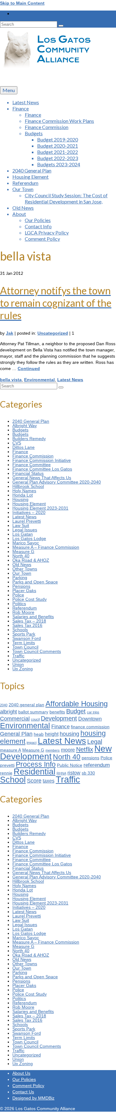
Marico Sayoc (25, 542)
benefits (57, 712)
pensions (90, 758)
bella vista (11, 379)
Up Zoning (22, 668)
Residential (34, 771)
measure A (10, 750)
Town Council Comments (36, 651)
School (13, 779)
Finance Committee (31, 464)
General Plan (16, 733)
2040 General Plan (30, 421)
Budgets (20, 429)
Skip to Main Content (22, 3)
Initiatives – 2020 (28, 512)
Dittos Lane (23, 447)
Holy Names (24, 490)
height (51, 734)
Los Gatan (22, 534)
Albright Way (24, 425)
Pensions (21, 586)
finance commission (90, 727)
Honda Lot (22, 495)
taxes (48, 780)
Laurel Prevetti (26, 521)
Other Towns (24, 568)
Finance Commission (33, 455)
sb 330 (88, 773)
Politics (19, 603)
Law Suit (20, 525)
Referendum (24, 607)
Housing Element (29, 503)
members (52, 750)
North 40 (20, 555)
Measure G (23, 551)
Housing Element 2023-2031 (40, 508)
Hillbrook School (28, 486)
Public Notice (69, 765)
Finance (20, 451)
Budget (76, 711)
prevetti (7, 765)
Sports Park (23, 634)
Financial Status (28, 473)
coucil (35, 719)
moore (68, 749)
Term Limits (23, 642)
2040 (3, 705)
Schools (20, 629)
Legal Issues (24, 529)
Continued (29, 368)
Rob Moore (23, 612)
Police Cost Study (29, 599)
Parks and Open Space (35, 581)
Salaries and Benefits (33, 616)
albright (8, 711)
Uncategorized (52, 333)
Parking (19, 577)
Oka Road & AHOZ (30, 560)
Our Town (21, 573)
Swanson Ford (26, 638)
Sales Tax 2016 (27, 625)
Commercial (15, 718)
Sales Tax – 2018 (29, 620)
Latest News (70, 379)
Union (18, 664)
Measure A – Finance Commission (45, 547)
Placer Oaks (24, 590)
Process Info (36, 764)
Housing (20, 499)
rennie (6, 773)
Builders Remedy (29, 438)
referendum (97, 765)
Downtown (90, 718)
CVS (16, 442)
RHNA (61, 773)
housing (69, 733)
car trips (93, 712)
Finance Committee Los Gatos (42, 468)
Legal (94, 741)
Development (59, 718)
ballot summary (33, 712)
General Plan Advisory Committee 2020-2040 (56, 482)
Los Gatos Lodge (29, 538)
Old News (21, 564)
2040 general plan (26, 705)
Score (34, 780)
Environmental (39, 379)
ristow (73, 772)
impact (32, 742)
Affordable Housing (76, 703)
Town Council (25, 647)
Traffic (18, 655)
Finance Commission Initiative (41, 460)
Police (18, 594)
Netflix (84, 749)
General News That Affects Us (41, 477)
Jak (9, 333)
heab (39, 734)
